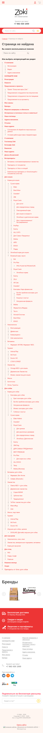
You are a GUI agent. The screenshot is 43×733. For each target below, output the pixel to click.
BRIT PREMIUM (19, 452)
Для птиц (7, 549)
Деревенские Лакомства (18, 371)
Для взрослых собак (23, 459)
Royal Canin (18, 200)
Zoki (11, 509)
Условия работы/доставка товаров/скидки (22, 135)
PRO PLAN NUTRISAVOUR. (26, 266)
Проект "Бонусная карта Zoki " (18, 89)
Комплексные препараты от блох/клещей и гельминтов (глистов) (22, 172)
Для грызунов (9, 536)
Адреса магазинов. (11, 119)
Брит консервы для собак (22, 398)
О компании (8, 62)
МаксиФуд (14, 506)
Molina (16, 239)
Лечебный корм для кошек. (19, 252)
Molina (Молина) (19, 469)
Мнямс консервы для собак (23, 408)
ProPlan (16, 225)
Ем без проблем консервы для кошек (27, 293)
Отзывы (7, 123)
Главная (4, 39)
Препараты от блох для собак (16, 569)
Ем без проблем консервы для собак (26, 402)
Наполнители (12, 325)
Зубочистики (18, 495)
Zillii (15, 197)
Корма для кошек (13, 180)
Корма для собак (13, 392)
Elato (15, 187)
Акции (6, 566)
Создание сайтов (32, 727)
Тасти (15, 311)
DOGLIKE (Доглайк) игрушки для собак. (24, 532)
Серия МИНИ (18, 492)
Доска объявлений (11, 155)
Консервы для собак (17, 395)
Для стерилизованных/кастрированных (24, 221)
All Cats (16, 282)
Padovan (10, 559)
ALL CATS (17, 232)
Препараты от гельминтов (16, 165)
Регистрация (9, 79)
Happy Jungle (12, 556)
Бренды (7, 106)
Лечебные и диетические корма (27, 217)
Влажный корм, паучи (17, 256)
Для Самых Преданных (22, 236)
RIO (9, 552)
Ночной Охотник (19, 314)
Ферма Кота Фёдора (20, 308)
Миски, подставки (14, 512)
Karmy (16, 229)
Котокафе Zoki (9, 145)
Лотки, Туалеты (13, 385)
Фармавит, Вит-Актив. (17, 475)
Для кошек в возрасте (24, 214)
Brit (15, 259)
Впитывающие (15, 328)
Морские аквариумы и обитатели (16, 109)
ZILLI (15, 279)
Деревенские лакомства (18, 489)
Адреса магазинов (14, 73)
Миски (10, 378)
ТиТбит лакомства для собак (20, 502)
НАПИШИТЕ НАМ (10, 76)
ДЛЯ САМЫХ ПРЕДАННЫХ (23, 449)
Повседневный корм (23, 210)
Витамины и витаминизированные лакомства (23, 162)
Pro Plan (16, 262)
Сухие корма (14, 183)
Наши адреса (9, 126)
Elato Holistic (18, 418)
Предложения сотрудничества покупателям (23, 93)
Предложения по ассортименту (18, 99)
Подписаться (38, 701)
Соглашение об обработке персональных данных (22, 130)
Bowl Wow (17, 190)
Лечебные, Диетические (24, 438)
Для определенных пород (25, 207)
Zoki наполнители (16, 338)
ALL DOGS (17, 462)
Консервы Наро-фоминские (23, 289)
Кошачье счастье (22, 298)
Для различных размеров (25, 432)
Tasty (15, 465)
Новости (7, 83)
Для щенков (20, 428)
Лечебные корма (22, 272)
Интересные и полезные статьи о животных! (20, 113)
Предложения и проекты (13, 86)
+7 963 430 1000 (21, 24)
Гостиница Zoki (10, 141)
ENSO (16, 246)
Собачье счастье (19, 412)
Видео (10, 69)
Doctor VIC (14, 358)
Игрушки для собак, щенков (17, 529)
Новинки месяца (10, 562)
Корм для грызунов (14, 546)
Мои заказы (8, 103)
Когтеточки (11, 381)
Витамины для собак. (15, 472)
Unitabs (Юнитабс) (16, 479)
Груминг (10, 348)
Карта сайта (21, 725)
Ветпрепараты (9, 158)
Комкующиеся (15, 335)
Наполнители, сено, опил (16, 539)
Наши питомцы (10, 116)
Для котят (19, 204)
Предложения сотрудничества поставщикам (23, 96)
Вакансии (8, 148)
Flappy (16, 249)
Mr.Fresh (13, 355)
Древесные (14, 331)
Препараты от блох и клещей (18, 168)
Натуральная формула (24, 301)
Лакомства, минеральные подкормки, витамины (24, 542)
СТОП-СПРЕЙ (15, 361)
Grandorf (16, 193)
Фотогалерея (12, 66)
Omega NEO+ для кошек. (19, 368)
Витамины (11, 341)
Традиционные (19, 499)
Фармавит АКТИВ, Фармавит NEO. (22, 345)
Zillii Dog (16, 445)
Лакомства (11, 365)
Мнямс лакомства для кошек (20, 375)
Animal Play (14, 351)
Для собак (8, 388)
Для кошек (8, 177)
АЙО (15, 242)
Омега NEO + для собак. (19, 485)
